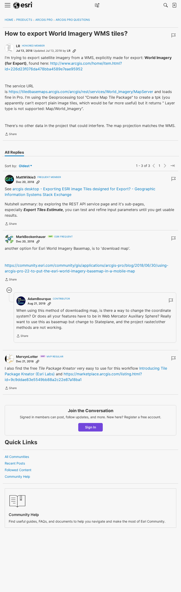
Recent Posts (15, 463)
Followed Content (18, 470)
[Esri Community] (23, 5)
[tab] (14, 152)
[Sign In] (174, 5)
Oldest (24, 166)
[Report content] (173, 35)
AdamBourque (39, 299)
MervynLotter (27, 357)
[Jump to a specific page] (172, 165)
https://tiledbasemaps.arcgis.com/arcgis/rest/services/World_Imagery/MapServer (81, 91)
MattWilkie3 (26, 177)
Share (11, 134)
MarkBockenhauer (31, 237)
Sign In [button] (90, 427)
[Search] (165, 5)
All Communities (17, 457)
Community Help (17, 476)
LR (18, 46)
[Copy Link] (74, 51)
